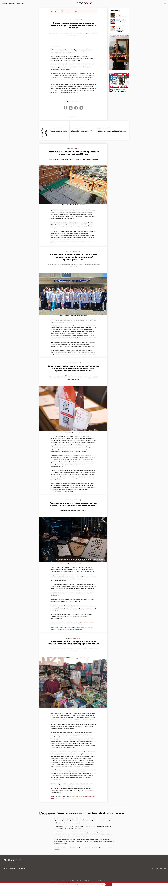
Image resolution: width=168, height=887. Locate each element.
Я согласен (108, 884)
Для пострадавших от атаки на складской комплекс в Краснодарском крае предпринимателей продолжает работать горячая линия (112, 131)
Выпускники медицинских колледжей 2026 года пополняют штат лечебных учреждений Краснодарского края (81, 131)
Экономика (75, 362)
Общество (77, 20)
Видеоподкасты (21, 3)
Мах (81, 629)
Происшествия (75, 499)
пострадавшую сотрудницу (62, 491)
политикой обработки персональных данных (82, 884)
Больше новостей (73, 116)
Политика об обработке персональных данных (103, 880)
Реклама (4, 3)
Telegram (77, 629)
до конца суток (74, 489)
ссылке (57, 849)
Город (75, 148)
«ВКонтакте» (70, 629)
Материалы (12, 3)
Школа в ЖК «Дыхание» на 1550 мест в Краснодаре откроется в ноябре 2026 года (58, 131)
